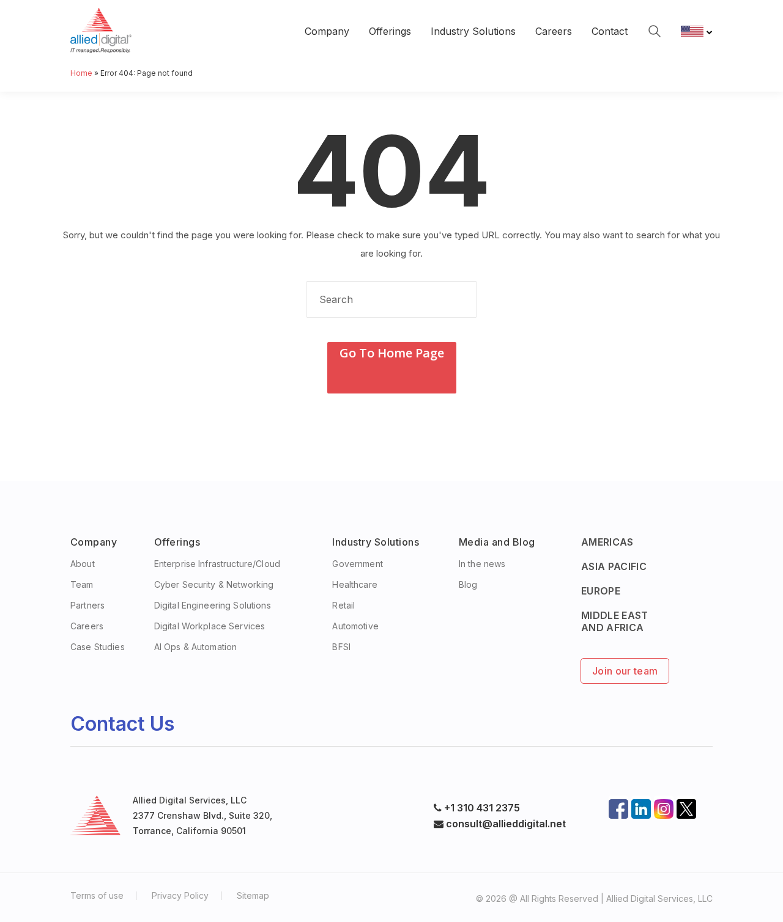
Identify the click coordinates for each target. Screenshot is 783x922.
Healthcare (354, 584)
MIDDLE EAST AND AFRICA (614, 621)
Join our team (625, 671)
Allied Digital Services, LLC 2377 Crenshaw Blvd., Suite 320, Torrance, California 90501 (202, 815)
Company (327, 31)
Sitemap (253, 895)
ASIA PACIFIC (614, 566)
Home (81, 73)
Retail (343, 605)
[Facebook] (618, 805)
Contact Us (122, 724)
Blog (468, 584)
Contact (610, 31)
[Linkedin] (641, 805)
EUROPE (600, 591)
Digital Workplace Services (209, 626)
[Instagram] (664, 805)
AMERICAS (607, 542)
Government (357, 563)
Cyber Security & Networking (214, 584)
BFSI (341, 647)
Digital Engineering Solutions (212, 605)
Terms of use (97, 895)
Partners (87, 605)
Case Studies (97, 647)
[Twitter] (686, 805)
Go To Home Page (392, 353)
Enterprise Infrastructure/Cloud (217, 563)
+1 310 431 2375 (482, 808)
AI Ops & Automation (195, 647)
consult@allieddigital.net (504, 824)
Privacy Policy (180, 895)
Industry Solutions (473, 31)
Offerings (390, 31)
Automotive (355, 626)
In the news (482, 563)
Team (82, 584)
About (82, 563)
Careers (553, 31)
